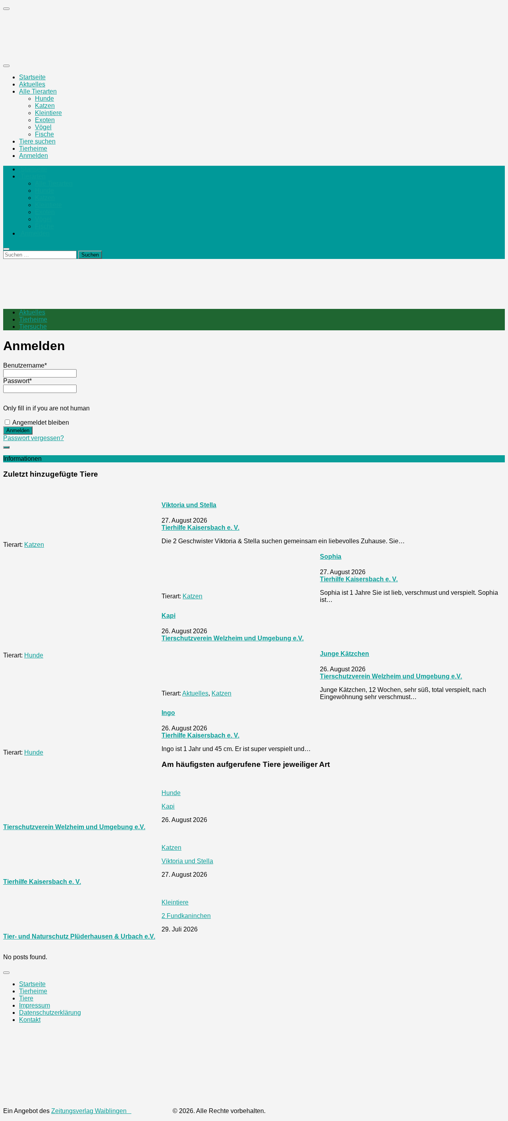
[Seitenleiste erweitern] (6, 447)
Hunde (44, 98)
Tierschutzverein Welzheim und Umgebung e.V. (233, 638)
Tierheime (33, 148)
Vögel (43, 127)
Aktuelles (32, 84)
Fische (44, 134)
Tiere (26, 998)
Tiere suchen (37, 141)
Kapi (168, 615)
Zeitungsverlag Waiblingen (91, 1111)
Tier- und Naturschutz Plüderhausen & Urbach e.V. (79, 936)
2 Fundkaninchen (186, 915)
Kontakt (29, 1019)
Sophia (330, 556)
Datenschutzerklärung (50, 1012)
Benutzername (25, 365)
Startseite (32, 77)
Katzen (45, 105)
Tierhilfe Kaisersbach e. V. (200, 527)
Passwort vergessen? (33, 438)
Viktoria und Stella (189, 505)
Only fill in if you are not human (46, 408)
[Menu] (6, 66)
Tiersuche (33, 326)
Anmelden (33, 155)
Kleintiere (48, 112)
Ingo (168, 712)
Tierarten (32, 176)
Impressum (34, 1005)
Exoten (45, 120)
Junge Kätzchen (344, 653)
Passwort (17, 380)
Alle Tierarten (38, 91)
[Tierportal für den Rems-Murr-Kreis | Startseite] (68, 50)
